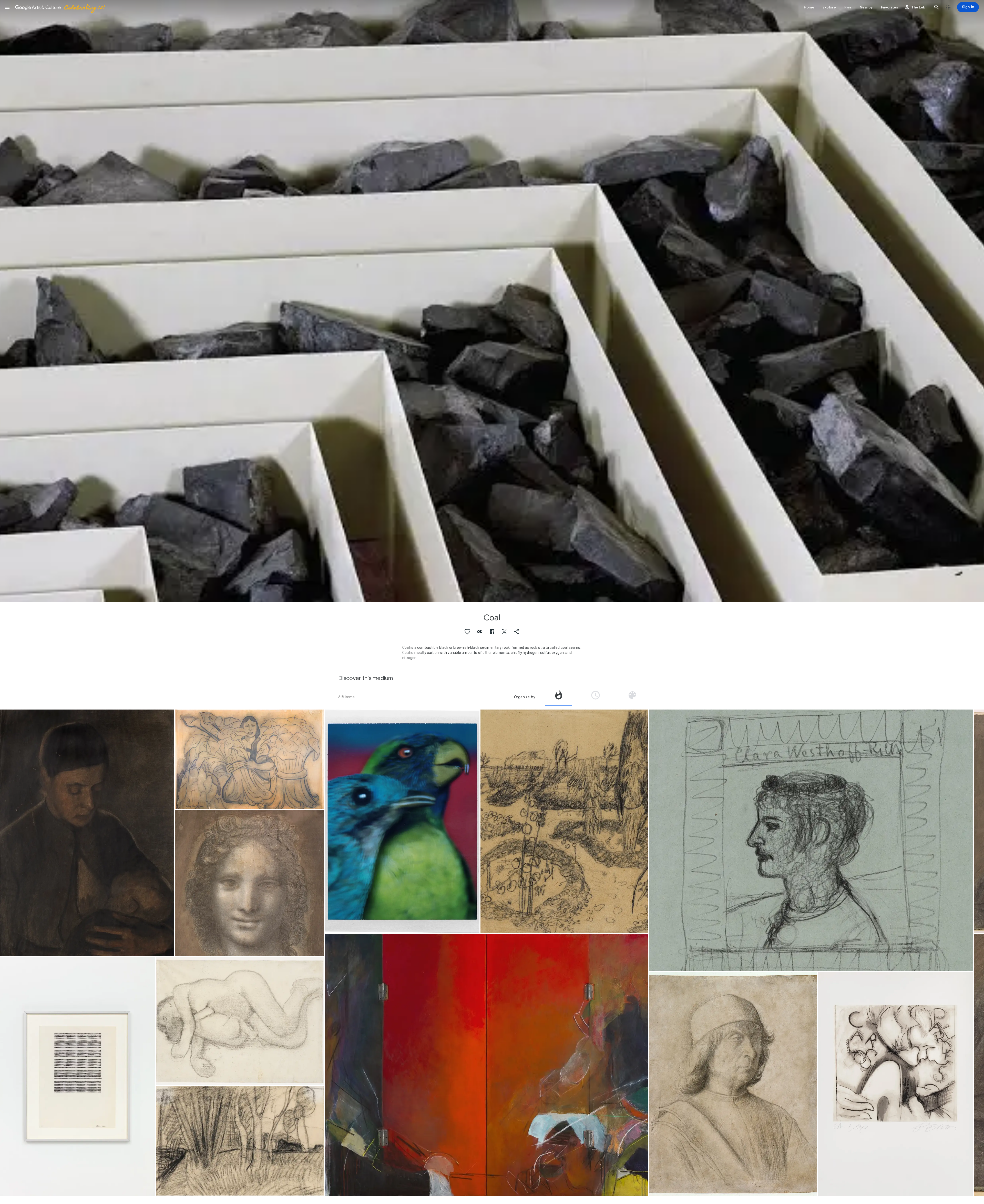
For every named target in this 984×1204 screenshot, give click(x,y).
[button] (7, 7)
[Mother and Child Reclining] (240, 1021)
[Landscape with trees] (240, 1141)
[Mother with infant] (87, 833)
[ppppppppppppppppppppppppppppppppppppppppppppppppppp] (77, 1076)
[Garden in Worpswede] (564, 821)
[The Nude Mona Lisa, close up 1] (249, 883)
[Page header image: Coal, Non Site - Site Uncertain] (492, 301)
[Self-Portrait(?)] (733, 1084)
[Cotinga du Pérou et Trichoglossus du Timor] (402, 821)
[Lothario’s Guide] (486, 1065)
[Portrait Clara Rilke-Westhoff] (811, 840)
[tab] (558, 697)
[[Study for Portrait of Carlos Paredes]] (895, 1084)
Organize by (524, 697)
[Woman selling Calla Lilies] (249, 759)
